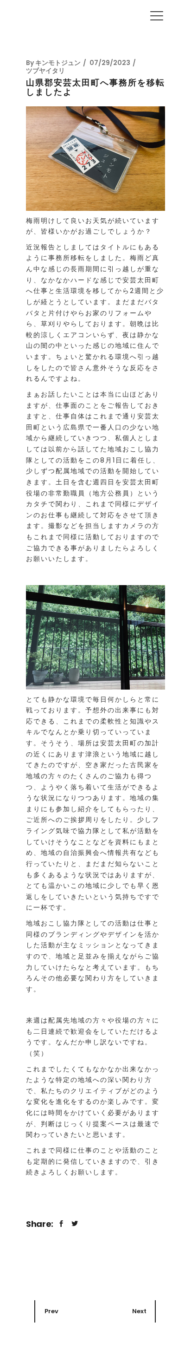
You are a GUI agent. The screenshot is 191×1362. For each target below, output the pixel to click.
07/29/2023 (109, 62)
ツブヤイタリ (45, 70)
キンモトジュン (58, 62)
